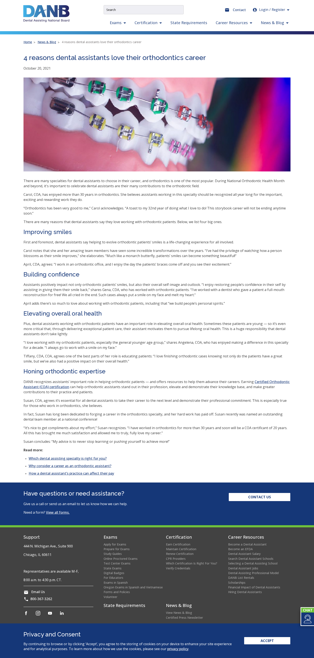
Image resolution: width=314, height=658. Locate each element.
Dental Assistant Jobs (243, 568)
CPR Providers (176, 559)
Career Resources (246, 537)
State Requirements (188, 22)
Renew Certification (180, 554)
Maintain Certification (181, 549)
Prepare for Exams (117, 549)
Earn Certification (178, 544)
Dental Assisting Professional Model (253, 573)
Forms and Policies (117, 592)
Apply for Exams (115, 544)
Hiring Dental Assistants (245, 592)
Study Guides (113, 554)
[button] (307, 619)
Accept (267, 640)
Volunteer (110, 597)
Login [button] (272, 9)
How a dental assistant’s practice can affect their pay (71, 473)
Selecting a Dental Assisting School (252, 563)
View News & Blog (179, 613)
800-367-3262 (41, 599)
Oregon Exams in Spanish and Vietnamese (133, 587)
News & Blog (47, 42)
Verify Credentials (178, 568)
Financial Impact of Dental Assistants (254, 587)
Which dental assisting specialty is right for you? (68, 458)
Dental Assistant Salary (244, 554)
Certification (179, 537)
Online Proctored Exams (121, 559)
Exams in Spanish (116, 583)
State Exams (113, 568)
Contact (239, 9)
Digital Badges (114, 573)
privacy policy (177, 648)
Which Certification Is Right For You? (191, 563)
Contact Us (259, 497)
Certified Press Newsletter (184, 618)
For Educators (113, 578)
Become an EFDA (240, 549)
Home (27, 42)
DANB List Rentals (241, 578)
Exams (110, 537)
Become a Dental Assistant (247, 544)
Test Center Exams (117, 563)
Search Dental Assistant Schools (250, 559)
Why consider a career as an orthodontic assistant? (70, 466)
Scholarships (236, 583)
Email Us (38, 591)
